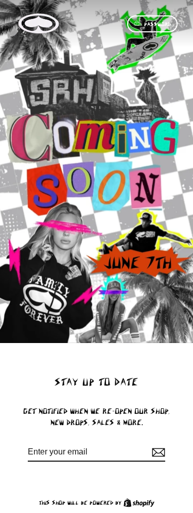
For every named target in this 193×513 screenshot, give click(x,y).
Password (157, 24)
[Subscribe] (157, 452)
